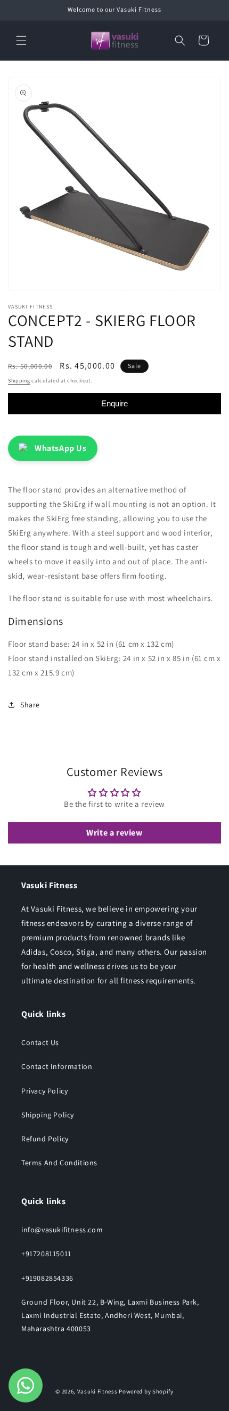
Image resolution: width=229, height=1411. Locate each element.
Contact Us (40, 1042)
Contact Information (56, 1066)
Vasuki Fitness (97, 1391)
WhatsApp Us (61, 448)
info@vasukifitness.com (62, 1229)
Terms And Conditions (59, 1162)
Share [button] (30, 704)
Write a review (114, 832)
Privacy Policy (44, 1091)
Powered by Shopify (146, 1391)
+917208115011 (46, 1253)
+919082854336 (47, 1278)
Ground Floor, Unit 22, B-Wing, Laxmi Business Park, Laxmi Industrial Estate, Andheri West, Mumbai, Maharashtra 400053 (110, 1315)
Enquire (114, 403)
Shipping (19, 380)
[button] (21, 40)
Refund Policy (45, 1138)
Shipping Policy (47, 1115)
